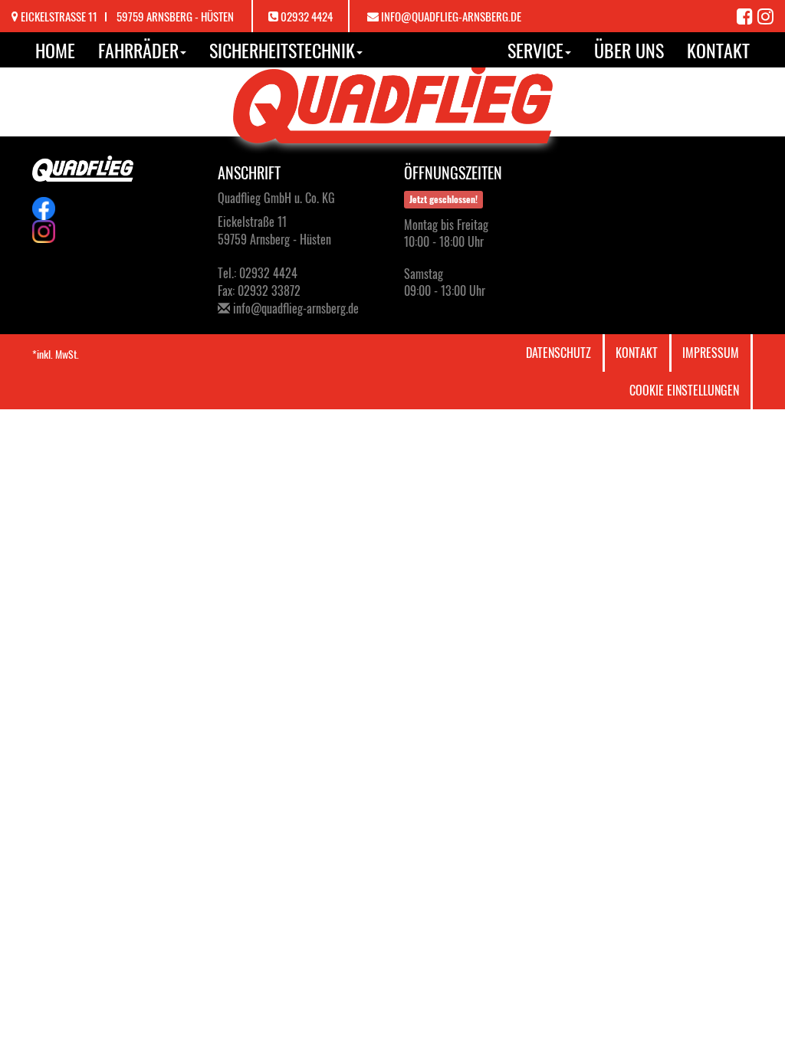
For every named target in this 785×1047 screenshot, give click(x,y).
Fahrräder (138, 50)
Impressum (710, 352)
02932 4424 (307, 16)
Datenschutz (558, 352)
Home (55, 50)
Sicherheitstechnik (282, 50)
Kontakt (718, 50)
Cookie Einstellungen (684, 390)
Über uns (629, 50)
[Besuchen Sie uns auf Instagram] (765, 15)
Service (535, 50)
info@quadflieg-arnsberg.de (451, 16)
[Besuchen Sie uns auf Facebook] (747, 15)
